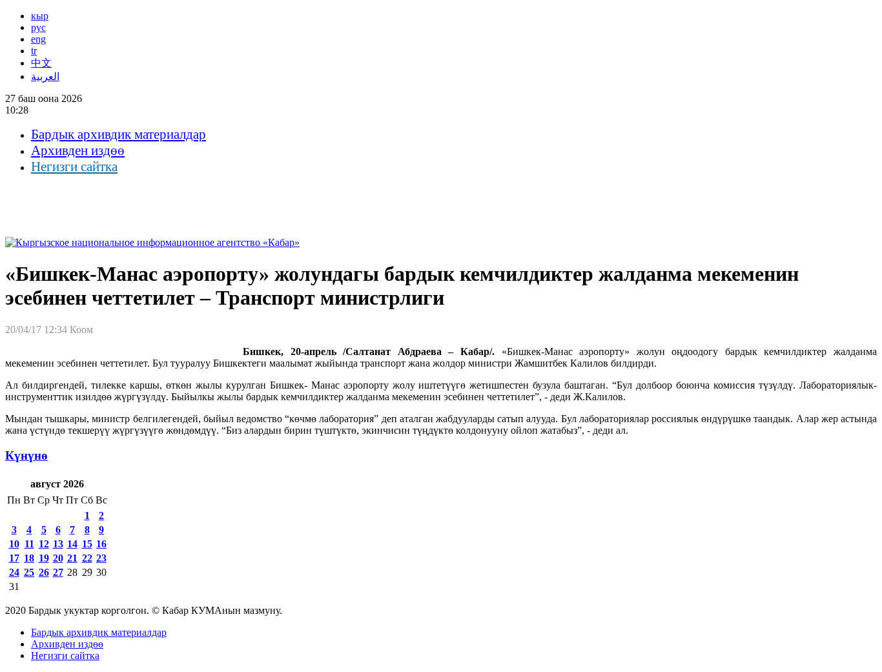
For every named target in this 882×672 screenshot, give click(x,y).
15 (87, 543)
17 (14, 558)
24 (14, 572)
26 (44, 572)
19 (44, 558)
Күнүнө (26, 455)
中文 (41, 62)
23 (101, 558)
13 (58, 543)
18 (29, 558)
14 (72, 543)
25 (29, 572)
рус (38, 27)
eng (38, 39)
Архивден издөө (78, 150)
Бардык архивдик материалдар (118, 134)
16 (101, 543)
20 (58, 558)
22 (87, 558)
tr (34, 50)
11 (29, 543)
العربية (45, 76)
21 (72, 558)
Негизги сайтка (74, 166)
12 (44, 543)
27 (58, 572)
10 (14, 543)
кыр (39, 15)
